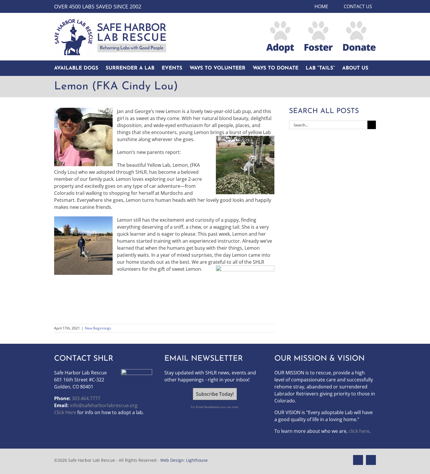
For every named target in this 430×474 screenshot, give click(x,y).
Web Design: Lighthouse (184, 460)
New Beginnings (98, 328)
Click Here (65, 412)
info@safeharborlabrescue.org (103, 405)
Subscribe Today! (215, 394)
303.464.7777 (86, 398)
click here (359, 431)
